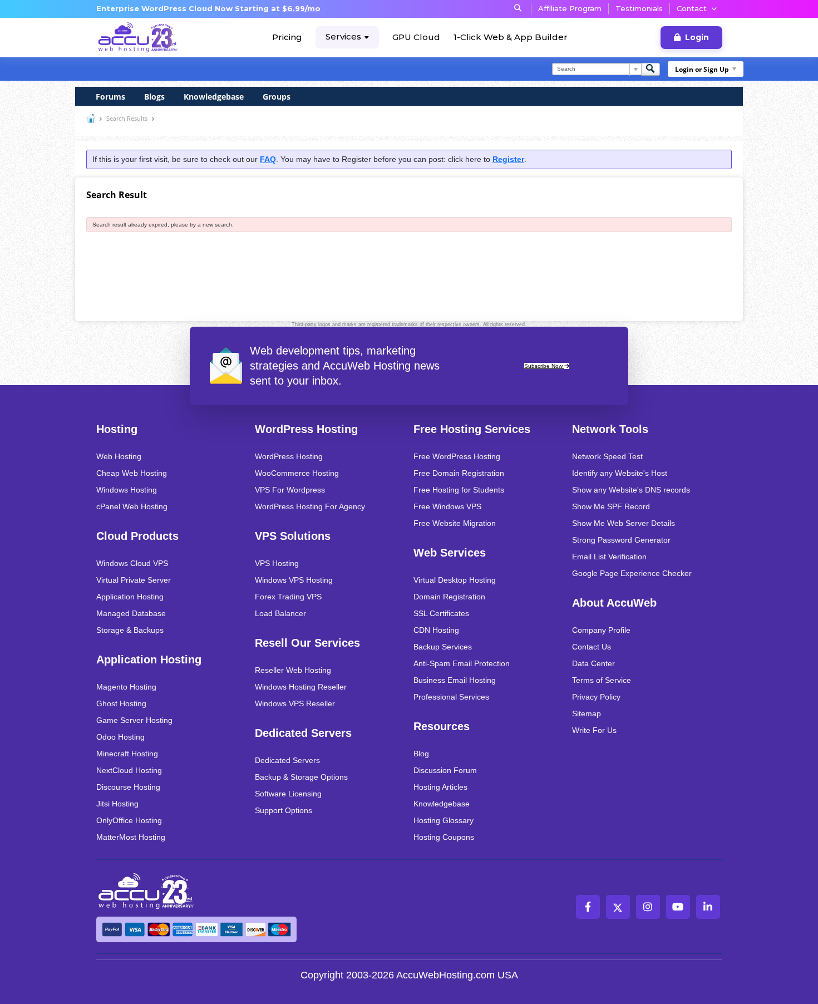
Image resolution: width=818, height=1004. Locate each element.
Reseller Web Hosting (293, 670)
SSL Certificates (441, 613)
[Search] (650, 69)
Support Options (283, 810)
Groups (276, 96)
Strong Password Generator (621, 539)
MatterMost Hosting (130, 837)
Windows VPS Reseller (295, 703)
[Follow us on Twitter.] (618, 907)
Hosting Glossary (443, 820)
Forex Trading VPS (288, 596)
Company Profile (601, 630)
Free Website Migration (454, 523)
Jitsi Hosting (117, 803)
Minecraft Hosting (127, 753)
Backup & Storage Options (301, 776)
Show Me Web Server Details (623, 523)
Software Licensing (288, 793)
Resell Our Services (307, 643)
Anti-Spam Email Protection (461, 663)
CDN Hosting (436, 630)
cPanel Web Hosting (131, 506)
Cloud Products (137, 536)
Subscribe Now (544, 366)
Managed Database (131, 613)
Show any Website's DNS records (631, 489)
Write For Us (594, 730)
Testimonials (639, 8)
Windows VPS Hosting (294, 579)
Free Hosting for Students (458, 489)
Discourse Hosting (128, 786)
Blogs (154, 96)
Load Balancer (280, 613)
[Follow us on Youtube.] (678, 907)
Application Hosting (130, 596)
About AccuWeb (614, 603)
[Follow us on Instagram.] (648, 907)
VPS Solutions (293, 536)
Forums (110, 96)
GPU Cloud (416, 37)
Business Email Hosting (454, 680)
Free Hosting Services (471, 429)
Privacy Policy (596, 696)
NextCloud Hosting (129, 770)
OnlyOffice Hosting (129, 820)
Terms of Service (601, 680)
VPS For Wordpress (290, 489)
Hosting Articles (440, 786)
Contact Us (591, 646)
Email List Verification (609, 556)
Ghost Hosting (121, 703)
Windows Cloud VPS (132, 563)
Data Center (593, 663)
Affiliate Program (570, 8)
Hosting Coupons (443, 837)
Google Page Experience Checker (632, 573)
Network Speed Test (607, 456)
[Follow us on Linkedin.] (708, 907)
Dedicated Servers (303, 733)
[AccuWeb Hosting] (138, 37)
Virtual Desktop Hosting (454, 579)
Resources (441, 726)
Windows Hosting (126, 489)
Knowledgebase (214, 96)
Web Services (449, 553)
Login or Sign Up (702, 69)
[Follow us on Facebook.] (588, 907)
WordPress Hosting (306, 429)
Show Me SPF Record (611, 506)
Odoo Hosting (120, 736)
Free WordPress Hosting (456, 456)
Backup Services (442, 646)
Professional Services (451, 696)
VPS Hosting (277, 563)
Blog (421, 753)
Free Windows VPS (447, 506)
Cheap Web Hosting (131, 473)
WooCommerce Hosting (297, 473)
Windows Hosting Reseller (301, 686)
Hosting (116, 429)
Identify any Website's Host (619, 473)
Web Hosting (118, 456)
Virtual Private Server (133, 579)
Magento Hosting (126, 686)
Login (697, 37)
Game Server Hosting (134, 720)
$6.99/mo (301, 8)
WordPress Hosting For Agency (310, 506)
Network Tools (610, 429)
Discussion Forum (445, 770)
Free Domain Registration (458, 473)
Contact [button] (692, 8)
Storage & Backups (130, 630)
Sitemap (586, 713)
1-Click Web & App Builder (511, 37)
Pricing (287, 37)
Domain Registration (449, 596)
